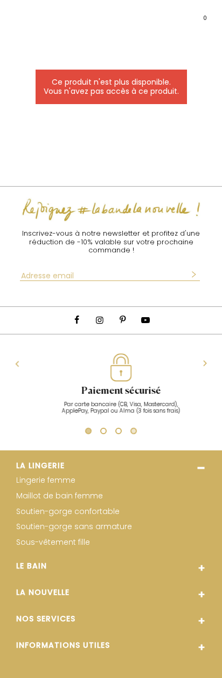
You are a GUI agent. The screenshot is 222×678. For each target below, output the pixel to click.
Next (205, 364)
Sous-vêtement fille (53, 542)
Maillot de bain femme (59, 496)
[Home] (114, 14)
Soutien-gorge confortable (68, 511)
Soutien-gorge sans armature (74, 526)
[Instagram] (99, 320)
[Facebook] (76, 320)
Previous (17, 363)
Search (41, 13)
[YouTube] (145, 320)
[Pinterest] (122, 320)
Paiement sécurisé (114, 391)
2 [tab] (103, 433)
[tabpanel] (113, 389)
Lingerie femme (45, 480)
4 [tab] (133, 433)
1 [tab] (87, 432)
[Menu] (18, 13)
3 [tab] (118, 433)
